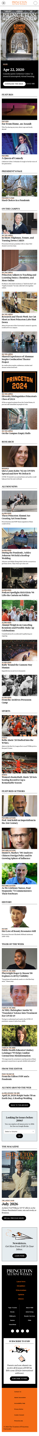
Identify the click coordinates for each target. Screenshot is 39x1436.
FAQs (29, 1320)
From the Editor (8, 1074)
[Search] (35, 3)
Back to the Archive (19, 1105)
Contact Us (17, 1391)
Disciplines (21, 1286)
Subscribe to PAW (19, 1378)
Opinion (21, 1294)
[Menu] (3, 3)
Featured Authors (9, 817)
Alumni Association (20, 1397)
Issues (5, 64)
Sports (4, 737)
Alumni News (6, 513)
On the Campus (7, 235)
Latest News (21, 1282)
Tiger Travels (12, 1307)
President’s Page (8, 198)
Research (5, 468)
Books (12, 1312)
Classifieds (12, 1324)
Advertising (29, 1312)
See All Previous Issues (14, 1218)
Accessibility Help (19, 1403)
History (5, 928)
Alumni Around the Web (11, 1093)
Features (5, 121)
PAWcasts (12, 1316)
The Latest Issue (8, 1200)
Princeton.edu (18, 1420)
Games (12, 1320)
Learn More (19, 1256)
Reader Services (29, 1316)
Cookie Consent (19, 1415)
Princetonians (21, 1290)
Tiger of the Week (9, 970)
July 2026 (10, 1204)
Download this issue (14, 84)
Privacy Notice (18, 1409)
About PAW (29, 1307)
